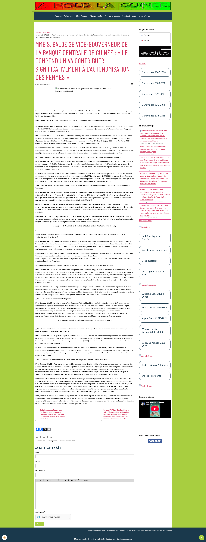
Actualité (46, 32)
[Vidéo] (72, 480)
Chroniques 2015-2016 (153, 115)
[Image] (68, 480)
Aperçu (85, 480)
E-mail (37, 461)
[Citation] (55, 480)
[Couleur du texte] (51, 480)
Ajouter (40, 524)
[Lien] (62, 480)
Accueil (58, 16)
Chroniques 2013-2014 (153, 105)
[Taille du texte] (47, 480)
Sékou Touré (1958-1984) (154, 307)
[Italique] (40, 480)
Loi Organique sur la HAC (153, 273)
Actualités (68, 16)
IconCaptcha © (67, 519)
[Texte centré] (58, 480)
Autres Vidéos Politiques (155, 365)
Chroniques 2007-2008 (154, 72)
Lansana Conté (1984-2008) (153, 295)
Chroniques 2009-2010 (153, 83)
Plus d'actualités (145, 221)
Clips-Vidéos (81, 16)
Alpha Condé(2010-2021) (154, 318)
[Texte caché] (65, 480)
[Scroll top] (201, 537)
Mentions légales (80, 539)
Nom (37, 452)
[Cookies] (4, 537)
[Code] (75, 480)
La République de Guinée (151, 238)
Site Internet (40, 470)
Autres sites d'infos (141, 16)
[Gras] (37, 480)
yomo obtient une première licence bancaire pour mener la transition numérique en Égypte (153, 149)
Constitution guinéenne (154, 250)
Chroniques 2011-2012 (153, 94)
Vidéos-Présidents (151, 376)
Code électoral (149, 260)
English (146, 40)
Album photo (96, 16)
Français (146, 35)
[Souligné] (44, 480)
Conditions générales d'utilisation (102, 539)
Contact (126, 16)
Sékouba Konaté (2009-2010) (154, 344)
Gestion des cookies (124, 539)
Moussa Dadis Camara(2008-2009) (152, 331)
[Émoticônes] (78, 480)
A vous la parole (112, 16)
